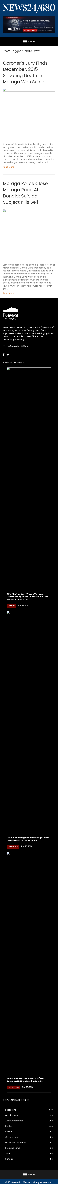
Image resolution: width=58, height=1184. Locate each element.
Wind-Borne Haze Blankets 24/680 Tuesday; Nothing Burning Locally (25, 1080)
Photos (12, 605)
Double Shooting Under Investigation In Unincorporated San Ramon (28, 839)
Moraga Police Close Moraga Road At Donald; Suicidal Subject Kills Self (25, 192)
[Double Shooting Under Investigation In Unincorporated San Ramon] (29, 722)
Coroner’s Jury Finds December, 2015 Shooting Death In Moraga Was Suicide (25, 72)
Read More (8, 166)
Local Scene (14, 1087)
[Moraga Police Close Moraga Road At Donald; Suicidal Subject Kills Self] (29, 234)
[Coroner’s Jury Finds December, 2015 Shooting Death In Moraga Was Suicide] (29, 113)
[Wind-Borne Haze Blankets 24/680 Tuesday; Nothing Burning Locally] (29, 962)
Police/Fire (13, 846)
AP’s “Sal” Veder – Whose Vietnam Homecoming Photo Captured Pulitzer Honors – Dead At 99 (27, 597)
